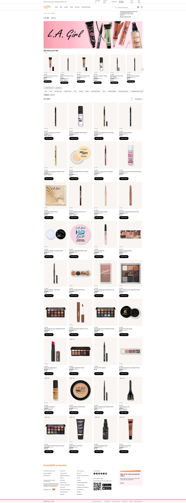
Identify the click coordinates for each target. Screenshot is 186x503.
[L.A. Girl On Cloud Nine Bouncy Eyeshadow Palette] (130, 355)
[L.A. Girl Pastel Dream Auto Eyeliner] (105, 199)
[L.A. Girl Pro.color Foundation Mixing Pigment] (101, 67)
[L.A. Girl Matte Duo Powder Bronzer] (55, 199)
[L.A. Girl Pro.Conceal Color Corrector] (51, 67)
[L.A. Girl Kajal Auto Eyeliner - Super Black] (55, 277)
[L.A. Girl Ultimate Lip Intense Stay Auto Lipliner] (105, 158)
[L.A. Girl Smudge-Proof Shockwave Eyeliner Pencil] (55, 158)
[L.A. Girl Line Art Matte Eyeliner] (105, 354)
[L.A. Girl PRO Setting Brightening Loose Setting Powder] (80, 159)
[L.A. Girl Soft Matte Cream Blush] (130, 433)
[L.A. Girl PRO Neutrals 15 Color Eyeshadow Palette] (55, 316)
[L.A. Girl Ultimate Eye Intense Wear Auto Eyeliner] (118, 67)
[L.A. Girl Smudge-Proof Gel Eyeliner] (130, 316)
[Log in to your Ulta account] (138, 7)
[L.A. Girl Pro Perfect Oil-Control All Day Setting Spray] (130, 158)
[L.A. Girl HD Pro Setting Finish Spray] (105, 433)
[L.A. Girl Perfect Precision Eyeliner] (134, 67)
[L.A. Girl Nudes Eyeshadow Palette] (130, 238)
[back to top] (181, 498)
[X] (136, 11)
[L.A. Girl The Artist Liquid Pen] (105, 238)
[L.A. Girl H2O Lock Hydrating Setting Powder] (80, 238)
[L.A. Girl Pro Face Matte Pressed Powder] (80, 394)
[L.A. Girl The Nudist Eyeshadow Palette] (80, 355)
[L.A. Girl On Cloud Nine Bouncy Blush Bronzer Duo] (105, 277)
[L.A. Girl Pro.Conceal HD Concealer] (84, 67)
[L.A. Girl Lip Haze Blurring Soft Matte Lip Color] (80, 316)
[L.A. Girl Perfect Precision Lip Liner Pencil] (68, 67)
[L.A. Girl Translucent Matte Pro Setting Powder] (55, 238)
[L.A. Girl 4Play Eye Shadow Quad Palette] (80, 277)
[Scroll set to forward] (142, 91)
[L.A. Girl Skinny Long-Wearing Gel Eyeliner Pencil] (105, 394)
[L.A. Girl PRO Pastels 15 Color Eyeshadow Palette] (105, 316)
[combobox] (138, 99)
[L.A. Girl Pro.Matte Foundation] (55, 394)
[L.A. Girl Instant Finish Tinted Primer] (80, 433)
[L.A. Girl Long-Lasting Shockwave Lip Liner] (80, 199)
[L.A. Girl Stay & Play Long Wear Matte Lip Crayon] (130, 199)
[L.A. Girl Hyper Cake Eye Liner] (130, 394)
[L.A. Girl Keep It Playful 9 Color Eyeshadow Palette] (130, 277)
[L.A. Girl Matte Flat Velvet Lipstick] (55, 355)
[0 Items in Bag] (141, 7)
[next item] (142, 69)
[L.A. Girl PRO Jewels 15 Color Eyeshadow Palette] (55, 433)
